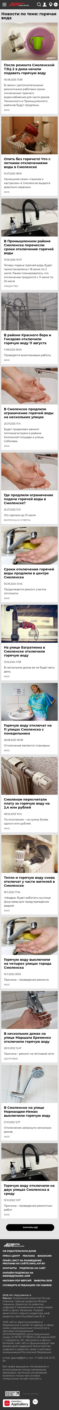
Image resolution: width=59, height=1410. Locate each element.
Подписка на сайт (32, 1268)
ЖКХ (7, 110)
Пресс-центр (11, 1255)
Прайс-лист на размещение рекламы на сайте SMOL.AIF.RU (24, 1262)
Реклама (29, 1255)
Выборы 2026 (43, 1280)
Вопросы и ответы (17, 520)
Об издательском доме (19, 1251)
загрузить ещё (30, 1227)
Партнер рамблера (31, 1394)
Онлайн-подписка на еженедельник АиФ (18, 1274)
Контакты (10, 1268)
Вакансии (45, 1255)
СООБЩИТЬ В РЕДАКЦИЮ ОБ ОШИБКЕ (27, 1285)
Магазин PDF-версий (17, 1280)
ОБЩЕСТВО (11, 286)
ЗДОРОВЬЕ (11, 1059)
